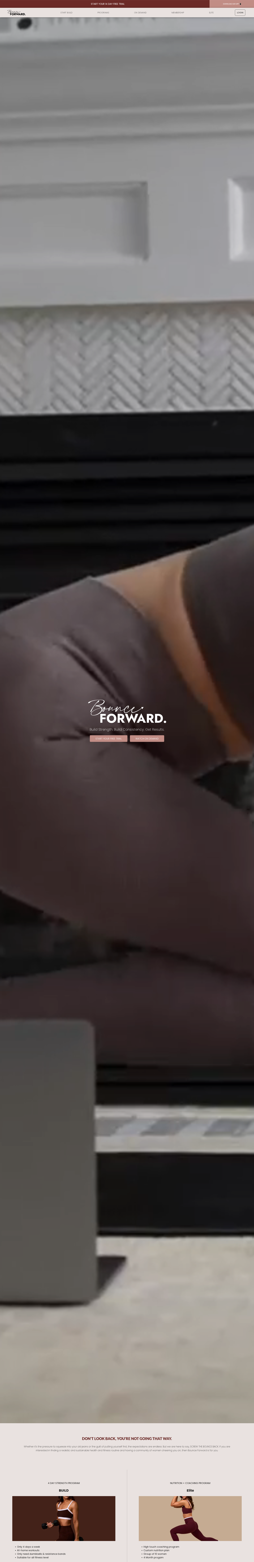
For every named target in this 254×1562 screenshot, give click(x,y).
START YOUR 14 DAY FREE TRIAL (107, 4)
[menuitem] (66, 12)
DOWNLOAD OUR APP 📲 (232, 4)
